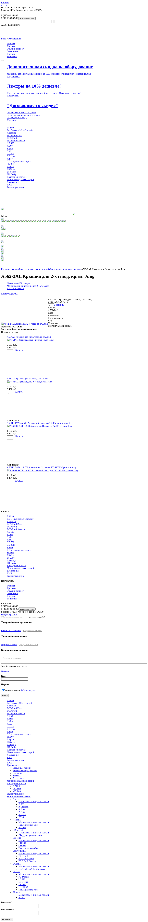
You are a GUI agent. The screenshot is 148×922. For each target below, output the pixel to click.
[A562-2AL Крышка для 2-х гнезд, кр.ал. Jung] (24, 324)
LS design (11, 171)
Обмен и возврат (15, 49)
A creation (11, 133)
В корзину (59, 305)
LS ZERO (23, 887)
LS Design (23, 882)
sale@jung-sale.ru (9, 614)
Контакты (12, 56)
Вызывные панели (22, 768)
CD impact (18, 830)
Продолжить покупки (32, 631)
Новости (11, 54)
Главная (11, 43)
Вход (3, 38)
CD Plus (22, 845)
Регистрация (14, 38)
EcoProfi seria (19, 851)
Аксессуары (19, 778)
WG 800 (17, 791)
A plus (10, 148)
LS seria (16, 871)
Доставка (11, 46)
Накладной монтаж (16, 177)
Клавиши (17, 773)
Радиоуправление (15, 187)
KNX (9, 184)
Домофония (12, 182)
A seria (46, 269)
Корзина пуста (5, 3)
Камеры (17, 775)
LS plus (10, 166)
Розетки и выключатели (31, 269)
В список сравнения (11, 630)
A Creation (23, 807)
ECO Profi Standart (16, 140)
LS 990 (10, 127)
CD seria (17, 838)
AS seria (17, 819)
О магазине (12, 51)
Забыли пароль (28, 690)
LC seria (17, 864)
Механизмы (18, 283)
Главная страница (10, 269)
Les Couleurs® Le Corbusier (20, 130)
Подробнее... (13, 76)
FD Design (12, 174)
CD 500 (10, 153)
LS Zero (11, 169)
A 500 (10, 146)
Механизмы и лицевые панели (65, 269)
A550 (9, 151)
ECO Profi (12, 138)
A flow (10, 159)
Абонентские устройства (25, 770)
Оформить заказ (9, 644)
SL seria (16, 892)
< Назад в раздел (9, 293)
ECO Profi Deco (14, 135)
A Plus (21, 812)
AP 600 (16, 786)
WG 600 (17, 788)
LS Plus (22, 884)
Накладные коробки (28, 825)
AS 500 (10, 143)
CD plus (11, 156)
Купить (19, 350)
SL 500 (10, 164)
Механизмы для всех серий (20, 179)
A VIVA (15, 288)
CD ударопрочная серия (18, 161)
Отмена (5, 671)
